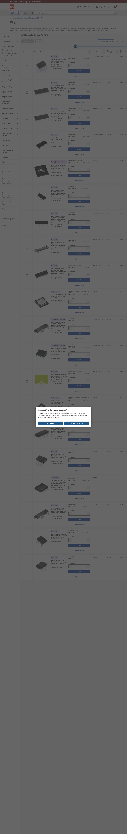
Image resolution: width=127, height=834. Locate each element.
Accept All (50, 423)
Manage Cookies (77, 423)
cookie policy (43, 417)
